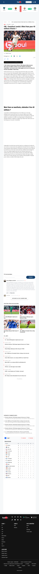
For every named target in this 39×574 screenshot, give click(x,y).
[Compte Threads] (20, 519)
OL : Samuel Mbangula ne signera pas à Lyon (14, 339)
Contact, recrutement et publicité (26, 561)
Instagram (23, 565)
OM (5, 24)
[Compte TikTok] (12, 519)
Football (5, 565)
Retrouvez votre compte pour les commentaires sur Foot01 (13, 563)
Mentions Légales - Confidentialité (13, 561)
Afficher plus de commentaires (19, 298)
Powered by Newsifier (19, 570)
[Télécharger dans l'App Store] (34, 517)
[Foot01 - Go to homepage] (5, 518)
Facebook (33, 565)
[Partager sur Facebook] (14, 56)
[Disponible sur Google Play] (26, 517)
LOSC (21, 329)
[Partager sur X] (17, 56)
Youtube (18, 565)
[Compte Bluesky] (17, 519)
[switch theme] (33, 2)
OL (4, 315)
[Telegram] (20, 56)
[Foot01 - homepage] (19, 2)
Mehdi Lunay (8, 53)
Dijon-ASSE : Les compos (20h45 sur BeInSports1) (15, 362)
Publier (30, 277)
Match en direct (11, 565)
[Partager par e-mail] (8, 59)
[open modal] (35, 2)
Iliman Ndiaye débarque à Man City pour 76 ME (14, 348)
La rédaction (27, 563)
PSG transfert (34, 563)
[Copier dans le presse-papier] (5, 59)
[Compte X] (12, 517)
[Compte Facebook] (15, 517)
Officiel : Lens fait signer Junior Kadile (13, 366)
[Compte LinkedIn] (20, 517)
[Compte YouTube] (15, 519)
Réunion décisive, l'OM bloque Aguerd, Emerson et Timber (17, 344)
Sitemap (20, 567)
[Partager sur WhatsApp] (11, 56)
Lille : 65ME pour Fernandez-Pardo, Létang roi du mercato (17, 353)
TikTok (29, 565)
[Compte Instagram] (17, 517)
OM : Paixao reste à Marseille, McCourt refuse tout (15, 375)
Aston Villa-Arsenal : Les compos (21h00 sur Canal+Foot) (16, 357)
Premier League (7, 329)
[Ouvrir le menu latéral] (3, 2)
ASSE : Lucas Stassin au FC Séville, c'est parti (14, 371)
